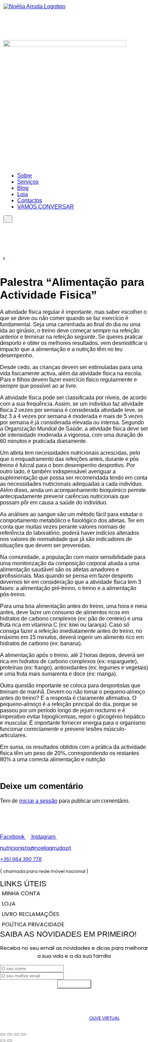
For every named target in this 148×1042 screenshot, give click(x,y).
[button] (142, 19)
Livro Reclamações (30, 914)
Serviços (28, 182)
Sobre (24, 176)
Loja (22, 194)
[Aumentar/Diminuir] (3, 1034)
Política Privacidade (33, 924)
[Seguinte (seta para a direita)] (9, 1041)
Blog (23, 188)
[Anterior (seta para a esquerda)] (3, 1041)
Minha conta (21, 893)
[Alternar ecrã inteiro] (9, 1034)
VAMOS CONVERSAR (45, 207)
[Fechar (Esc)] (23, 1034)
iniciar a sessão (38, 801)
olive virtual (104, 1018)
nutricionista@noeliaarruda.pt (35, 848)
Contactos (29, 200)
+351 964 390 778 (21, 859)
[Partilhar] (16, 1034)
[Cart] (2, 262)
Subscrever (74, 984)
